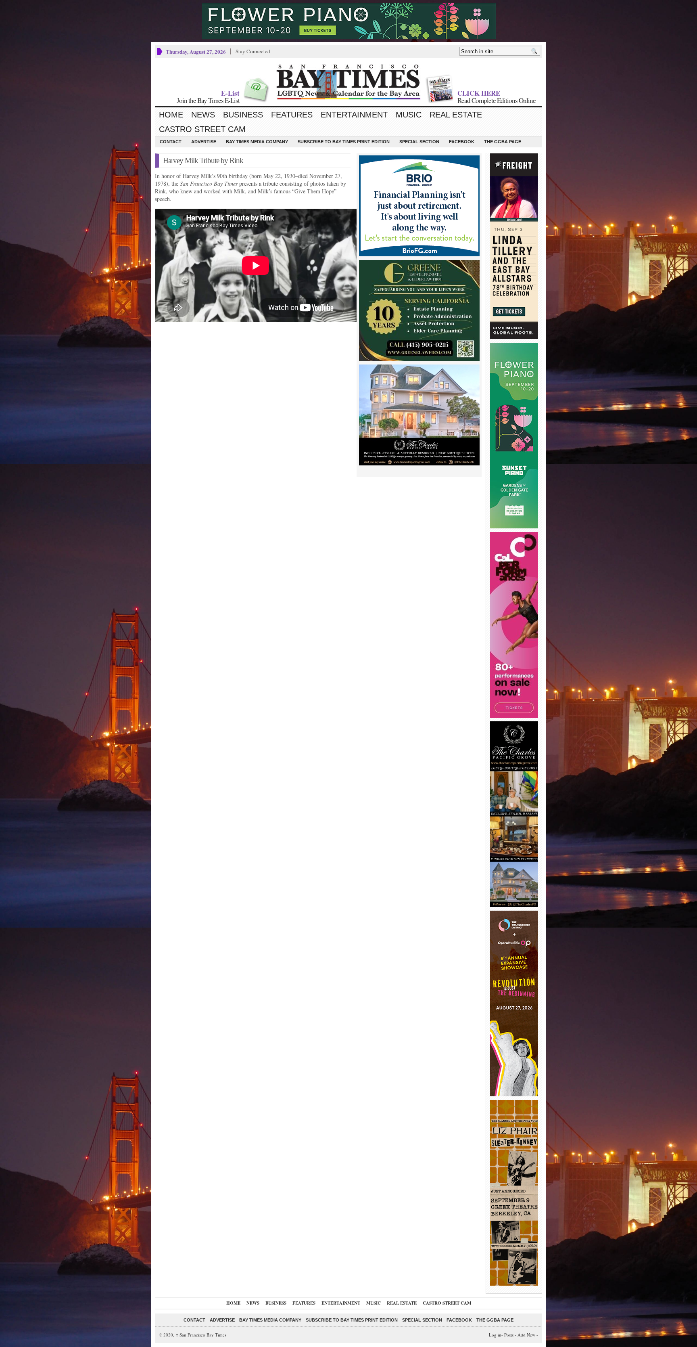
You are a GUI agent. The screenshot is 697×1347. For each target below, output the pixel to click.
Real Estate (456, 114)
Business (243, 114)
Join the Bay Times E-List (208, 100)
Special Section (419, 141)
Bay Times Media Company (257, 141)
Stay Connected (253, 51)
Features (292, 114)
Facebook (461, 141)
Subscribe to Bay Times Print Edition (344, 141)
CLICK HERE (478, 93)
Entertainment (354, 114)
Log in (495, 1335)
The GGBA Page (502, 141)
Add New (526, 1335)
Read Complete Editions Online (496, 100)
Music (409, 114)
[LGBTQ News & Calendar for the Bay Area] (348, 82)
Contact (171, 141)
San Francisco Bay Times (200, 1335)
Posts (508, 1335)
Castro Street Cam (202, 129)
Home (171, 114)
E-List (230, 93)
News (203, 114)
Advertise (203, 141)
